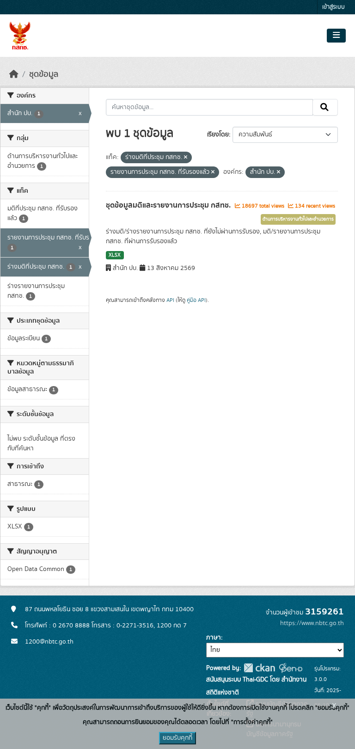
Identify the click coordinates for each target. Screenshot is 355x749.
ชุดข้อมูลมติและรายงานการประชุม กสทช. (169, 205)
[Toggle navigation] (336, 36)
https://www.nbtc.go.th (312, 623)
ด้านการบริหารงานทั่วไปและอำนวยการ (298, 219)
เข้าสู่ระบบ (333, 7)
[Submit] (325, 107)
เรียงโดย (218, 134)
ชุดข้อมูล (43, 74)
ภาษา (213, 637)
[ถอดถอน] (185, 157)
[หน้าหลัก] (13, 74)
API (170, 300)
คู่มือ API (196, 300)
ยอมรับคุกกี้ (177, 738)
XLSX (115, 255)
